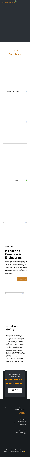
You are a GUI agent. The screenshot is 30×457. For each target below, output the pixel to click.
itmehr (24, 451)
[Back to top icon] (15, 446)
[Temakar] (8, 2)
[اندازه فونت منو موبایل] (3, 2)
